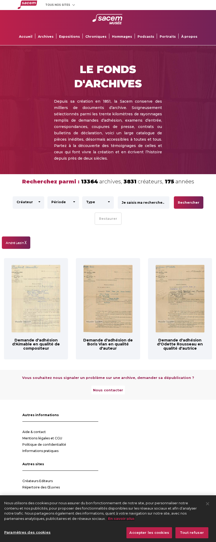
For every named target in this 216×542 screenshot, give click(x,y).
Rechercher (188, 203)
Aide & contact (34, 432)
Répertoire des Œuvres (41, 487)
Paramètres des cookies (27, 532)
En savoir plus (121, 518)
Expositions (69, 37)
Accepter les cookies (149, 532)
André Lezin (16, 243)
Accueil (25, 37)
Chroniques (95, 37)
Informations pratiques (40, 451)
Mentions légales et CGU (42, 438)
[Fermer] (207, 504)
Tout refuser (192, 532)
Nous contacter (108, 390)
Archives (45, 37)
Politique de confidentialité (44, 444)
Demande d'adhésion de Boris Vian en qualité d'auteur (108, 344)
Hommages (122, 37)
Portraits (168, 37)
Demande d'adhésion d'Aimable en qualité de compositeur (36, 344)
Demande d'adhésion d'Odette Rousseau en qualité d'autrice (180, 344)
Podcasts (146, 37)
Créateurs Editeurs (37, 481)
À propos (189, 37)
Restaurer (108, 219)
